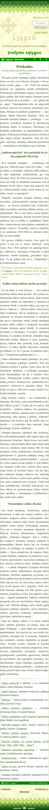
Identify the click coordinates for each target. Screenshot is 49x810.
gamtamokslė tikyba (16, 761)
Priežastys (40, 789)
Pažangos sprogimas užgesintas (18, 749)
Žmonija (6, 741)
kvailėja (15, 741)
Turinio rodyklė (41, 32)
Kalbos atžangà (9, 691)
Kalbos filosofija (10, 683)
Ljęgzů (24, 37)
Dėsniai (7, 789)
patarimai (17, 808)
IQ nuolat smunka (31, 741)
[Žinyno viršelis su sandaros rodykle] (8, 33)
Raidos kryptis (9, 766)
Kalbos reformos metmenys (17, 708)
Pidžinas (6, 699)
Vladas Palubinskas (39, 783)
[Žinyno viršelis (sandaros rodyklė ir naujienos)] (2, 59)
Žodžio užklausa (40, 27)
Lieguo (13, 783)
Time (29, 745)
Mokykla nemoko (11, 724)
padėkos (31, 808)
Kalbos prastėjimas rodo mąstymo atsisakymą (25, 716)
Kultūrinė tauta (9, 758)
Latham (7, 271)
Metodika (19, 59)
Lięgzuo (9, 59)
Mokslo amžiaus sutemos (15, 733)
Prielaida (6, 774)
